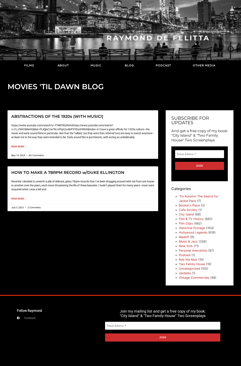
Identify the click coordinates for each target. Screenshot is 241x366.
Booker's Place (189, 205)
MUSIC (95, 65)
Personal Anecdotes (193, 250)
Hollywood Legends (193, 232)
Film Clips (186, 223)
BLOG (129, 65)
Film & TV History (191, 219)
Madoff (184, 237)
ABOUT (63, 65)
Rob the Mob (188, 259)
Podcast (185, 255)
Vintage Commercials (194, 277)
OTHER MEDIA (204, 65)
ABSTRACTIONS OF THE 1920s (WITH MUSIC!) (57, 116)
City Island (186, 214)
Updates (185, 273)
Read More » (18, 146)
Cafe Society (188, 210)
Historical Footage (192, 228)
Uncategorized (189, 268)
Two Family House (192, 264)
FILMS (29, 65)
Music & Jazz (188, 241)
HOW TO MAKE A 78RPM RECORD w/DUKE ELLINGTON (67, 172)
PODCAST (163, 65)
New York (186, 246)
